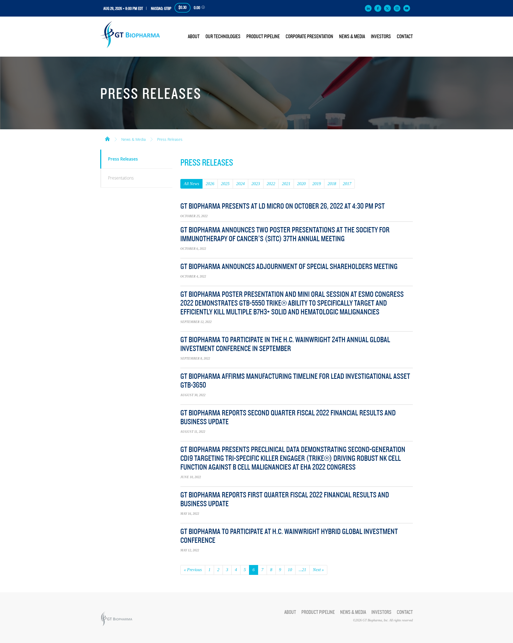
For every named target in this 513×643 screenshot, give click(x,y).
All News (191, 183)
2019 (316, 183)
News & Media (352, 37)
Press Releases (169, 139)
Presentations (121, 178)
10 (290, 569)
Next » (318, 569)
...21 (302, 569)
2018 (332, 183)
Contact (405, 37)
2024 (240, 183)
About (194, 37)
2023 (255, 183)
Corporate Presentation (309, 37)
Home (107, 138)
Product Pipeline (263, 37)
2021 (286, 183)
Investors (381, 37)
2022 (271, 183)
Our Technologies (222, 37)
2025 (225, 183)
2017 (347, 183)
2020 (301, 183)
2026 (210, 183)
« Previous (193, 569)
